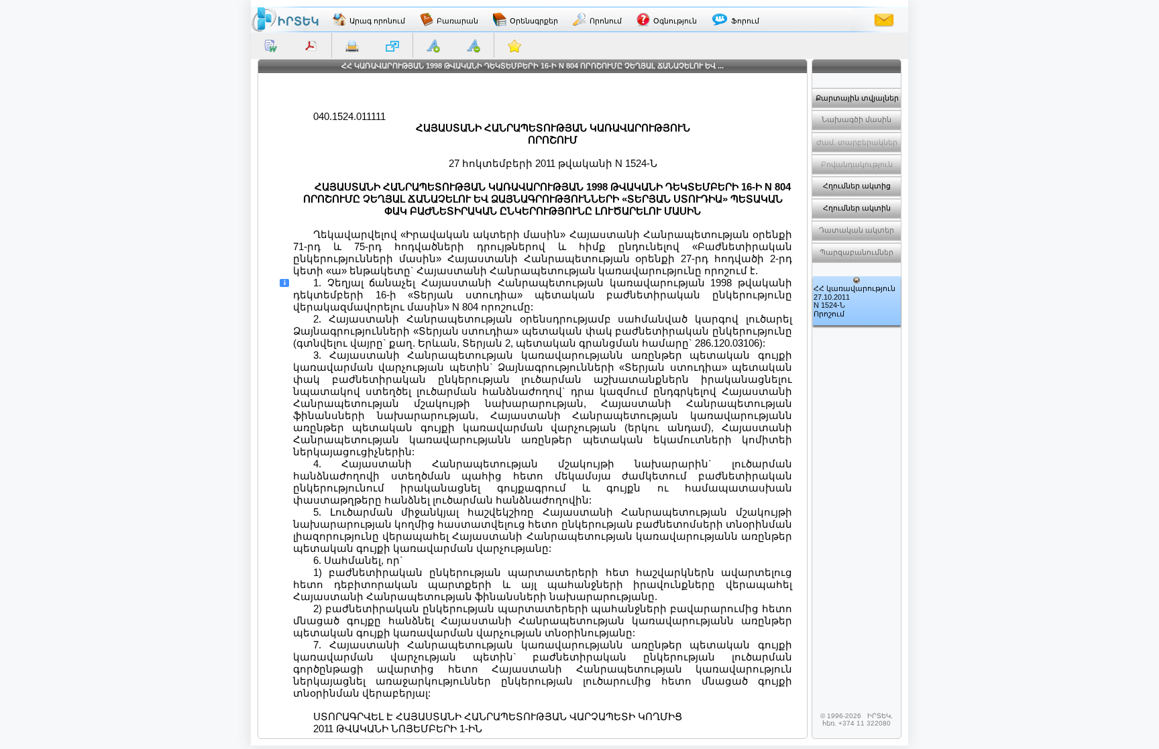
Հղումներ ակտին (857, 208)
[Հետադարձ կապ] (884, 19)
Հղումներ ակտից (857, 186)
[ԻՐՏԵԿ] (285, 19)
